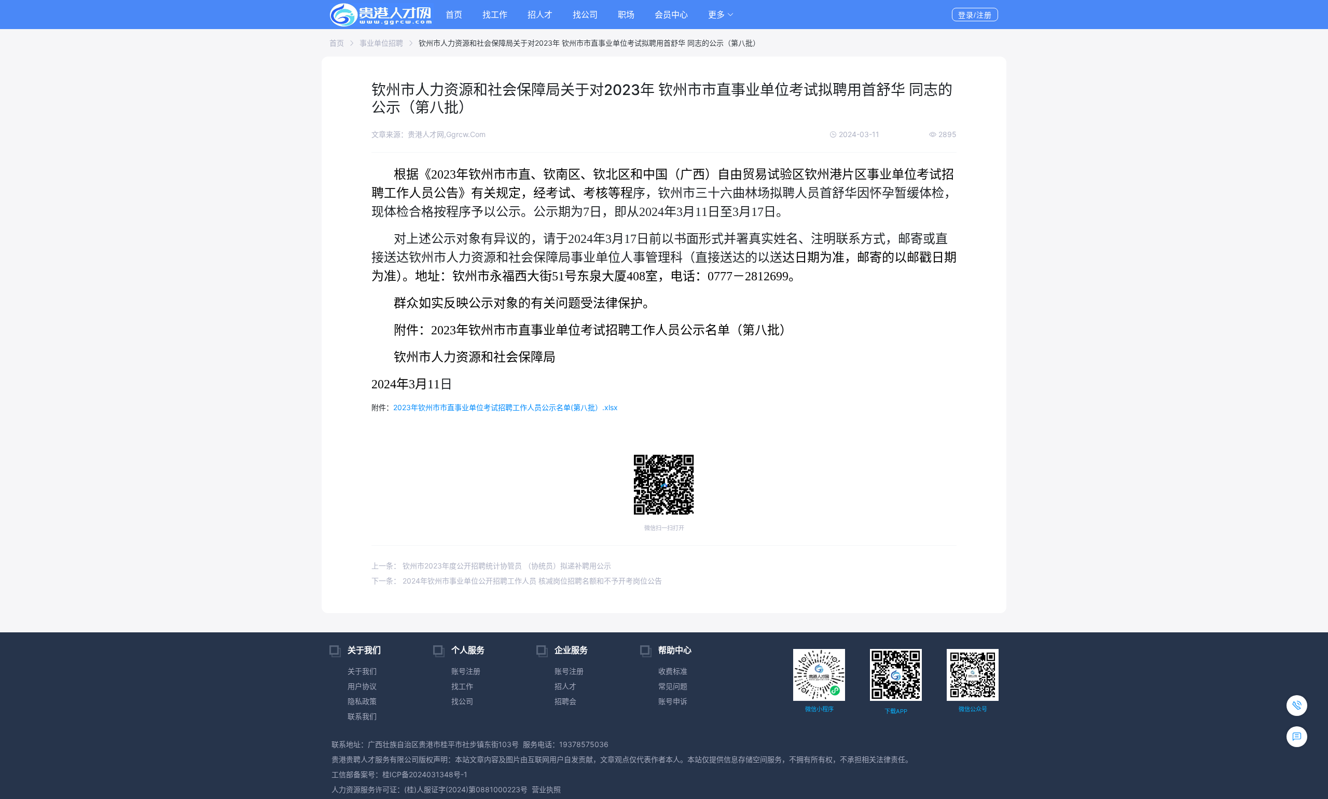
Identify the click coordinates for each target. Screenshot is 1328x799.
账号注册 (465, 671)
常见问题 (672, 686)
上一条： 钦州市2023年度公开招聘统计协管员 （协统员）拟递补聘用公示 (491, 565)
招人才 (540, 14)
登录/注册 (975, 15)
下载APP (895, 711)
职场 (626, 14)
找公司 (585, 14)
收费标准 (672, 671)
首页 (454, 14)
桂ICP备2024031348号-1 (424, 774)
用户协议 (362, 686)
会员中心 (671, 14)
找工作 (494, 14)
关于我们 (362, 671)
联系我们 (362, 716)
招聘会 (565, 701)
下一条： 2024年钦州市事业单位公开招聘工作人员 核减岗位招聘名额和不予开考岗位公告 (516, 580)
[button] (721, 14)
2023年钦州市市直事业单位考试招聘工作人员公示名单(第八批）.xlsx (505, 407)
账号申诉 (672, 701)
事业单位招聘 (381, 42)
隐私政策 (362, 701)
